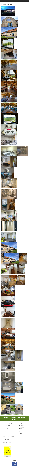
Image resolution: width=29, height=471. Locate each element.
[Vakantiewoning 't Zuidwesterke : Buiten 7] (19, 392)
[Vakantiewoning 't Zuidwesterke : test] (9, 69)
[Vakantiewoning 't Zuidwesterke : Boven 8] (8, 338)
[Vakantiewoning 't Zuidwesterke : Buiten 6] (8, 403)
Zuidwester (21, 434)
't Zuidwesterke (22, 425)
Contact (22, 433)
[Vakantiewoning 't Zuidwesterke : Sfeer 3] (8, 295)
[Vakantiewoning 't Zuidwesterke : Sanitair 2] (8, 381)
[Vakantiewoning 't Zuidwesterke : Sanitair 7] (19, 360)
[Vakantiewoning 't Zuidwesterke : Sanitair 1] (8, 392)
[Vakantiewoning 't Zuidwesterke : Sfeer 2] (8, 306)
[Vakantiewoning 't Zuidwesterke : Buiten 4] (19, 414)
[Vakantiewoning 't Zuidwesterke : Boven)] (23, 263)
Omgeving (22, 430)
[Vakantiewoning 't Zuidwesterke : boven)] (13, 274)
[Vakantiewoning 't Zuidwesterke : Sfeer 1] (8, 317)
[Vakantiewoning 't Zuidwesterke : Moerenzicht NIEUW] (9, 26)
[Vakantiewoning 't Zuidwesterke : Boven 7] (8, 349)
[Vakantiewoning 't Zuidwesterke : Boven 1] (8, 360)
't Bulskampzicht (22, 428)
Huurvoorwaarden (22, 431)
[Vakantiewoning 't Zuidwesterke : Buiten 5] (8, 414)
